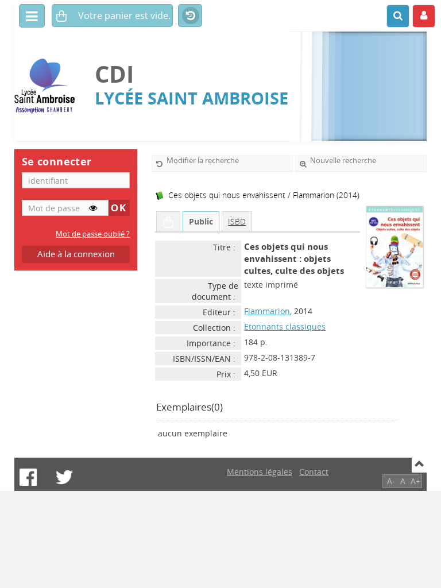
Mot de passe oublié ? (93, 234)
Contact (313, 471)
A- (391, 480)
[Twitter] (64, 477)
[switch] (93, 208)
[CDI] (48, 86)
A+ (415, 480)
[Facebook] (28, 477)
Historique (190, 16)
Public (201, 221)
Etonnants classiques (285, 326)
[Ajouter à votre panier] (168, 221)
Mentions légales (259, 471)
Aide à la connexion (76, 254)
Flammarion (267, 310)
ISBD (237, 221)
